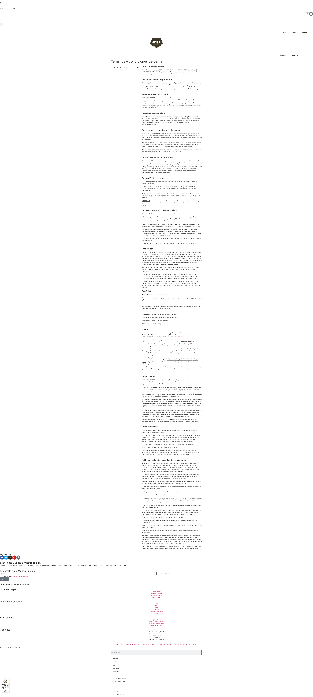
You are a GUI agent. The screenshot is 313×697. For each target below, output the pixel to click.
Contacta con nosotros (7, 3)
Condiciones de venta (164, 644)
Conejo (283, 55)
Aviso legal (119, 644)
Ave (306, 55)
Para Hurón (115, 665)
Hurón (304, 32)
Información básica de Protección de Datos (16, 584)
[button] (1, 24)
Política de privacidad (21, 576)
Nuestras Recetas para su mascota (121, 684)
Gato (294, 32)
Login (307, 13)
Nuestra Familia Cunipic (118, 688)
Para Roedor (115, 671)
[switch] (5, 691)
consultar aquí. (181, 337)
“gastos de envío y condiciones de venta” (189, 340)
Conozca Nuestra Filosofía (119, 681)
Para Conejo (115, 668)
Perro (283, 32)
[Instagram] (10, 557)
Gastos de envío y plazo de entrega (186, 644)
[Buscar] (201, 652)
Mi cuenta (115, 691)
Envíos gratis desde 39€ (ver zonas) (11, 9)
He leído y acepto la (14, 576)
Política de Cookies (149, 644)
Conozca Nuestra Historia (119, 678)
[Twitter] (6, 557)
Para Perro (115, 658)
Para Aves (114, 675)
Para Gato (114, 662)
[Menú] (8, 680)
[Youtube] (14, 557)
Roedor (295, 55)
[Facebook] (2, 557)
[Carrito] (2, 19)
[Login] (311, 14)
